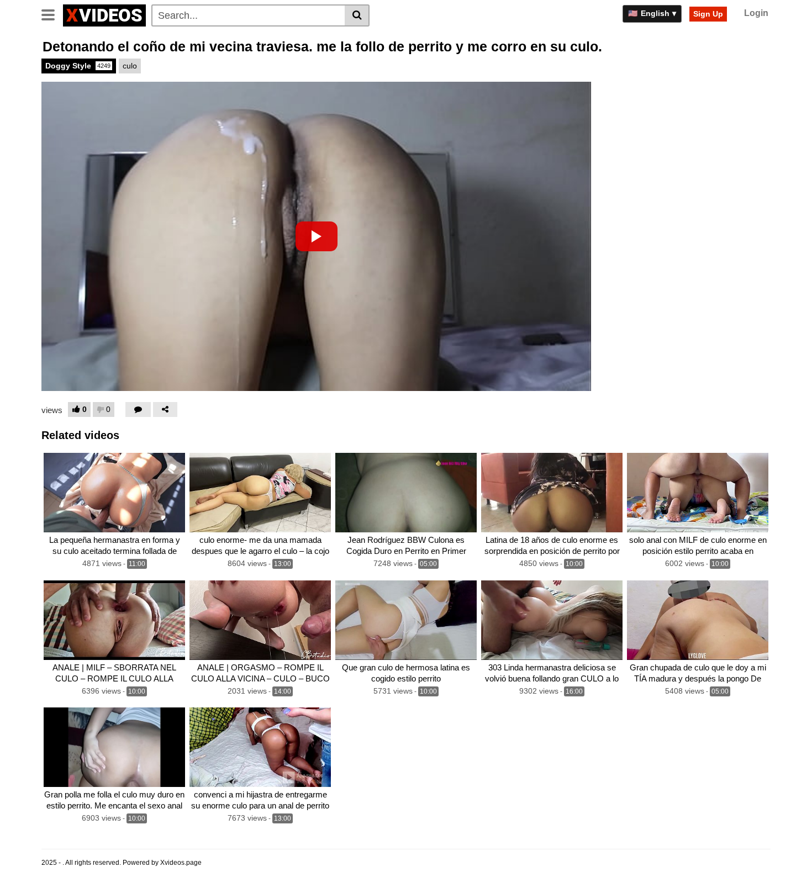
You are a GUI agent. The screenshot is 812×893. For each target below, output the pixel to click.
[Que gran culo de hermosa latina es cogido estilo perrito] (406, 620)
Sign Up (708, 13)
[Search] (357, 15)
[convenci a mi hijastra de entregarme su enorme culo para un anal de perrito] (260, 747)
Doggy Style (77, 65)
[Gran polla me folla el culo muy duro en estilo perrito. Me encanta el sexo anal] (114, 747)
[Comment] (138, 409)
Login (756, 13)
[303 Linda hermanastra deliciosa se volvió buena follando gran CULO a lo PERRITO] (552, 620)
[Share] (165, 409)
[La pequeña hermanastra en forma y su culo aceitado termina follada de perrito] (114, 492)
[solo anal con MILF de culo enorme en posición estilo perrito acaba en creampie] (697, 492)
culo (130, 65)
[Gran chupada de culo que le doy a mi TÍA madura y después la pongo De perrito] (697, 620)
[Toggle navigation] (52, 14)
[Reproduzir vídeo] (317, 236)
